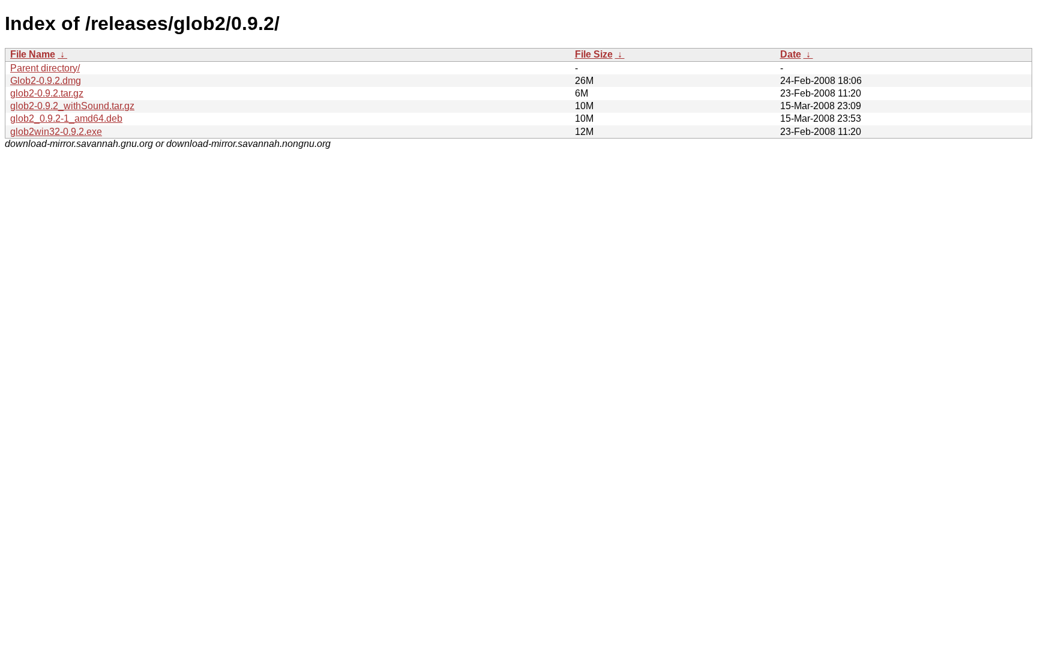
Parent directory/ (45, 68)
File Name (32, 54)
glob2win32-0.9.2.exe (56, 132)
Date (790, 54)
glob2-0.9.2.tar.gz (46, 93)
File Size (594, 54)
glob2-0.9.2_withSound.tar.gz (72, 106)
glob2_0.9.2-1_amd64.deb (66, 118)
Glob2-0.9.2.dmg (45, 81)
